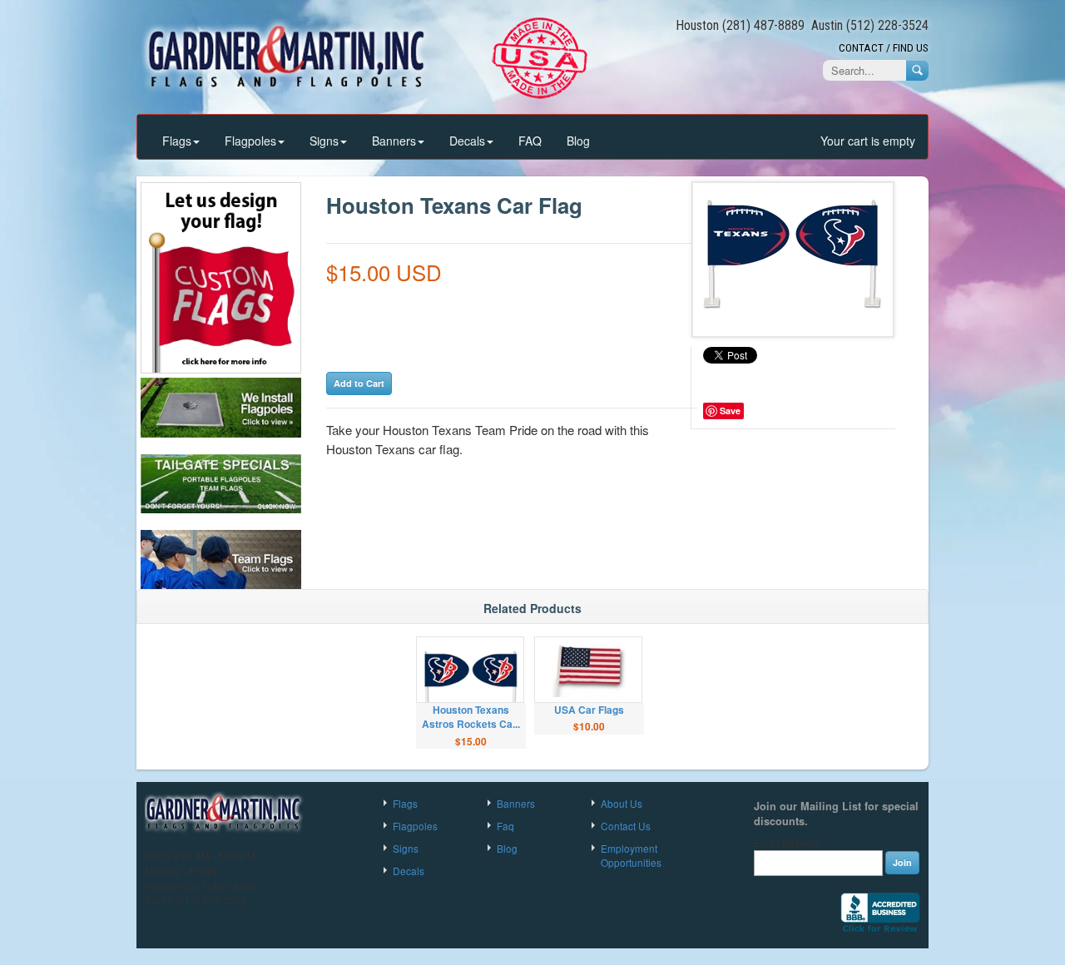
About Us (621, 803)
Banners (394, 140)
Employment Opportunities (631, 855)
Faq (505, 826)
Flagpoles (250, 140)
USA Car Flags (589, 709)
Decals (467, 140)
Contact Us (626, 826)
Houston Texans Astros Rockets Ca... (471, 716)
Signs (324, 140)
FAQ (530, 140)
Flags (176, 140)
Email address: (787, 842)
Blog (578, 140)
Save (730, 410)
